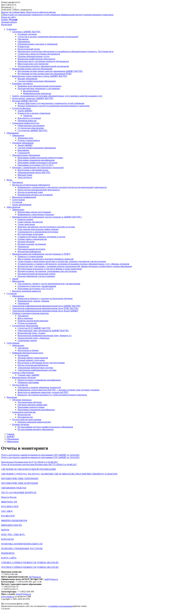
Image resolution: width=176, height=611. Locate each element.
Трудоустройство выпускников (26, 419)
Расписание (6, 24)
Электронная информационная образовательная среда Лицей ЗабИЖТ (45, 311)
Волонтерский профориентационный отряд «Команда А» (45, 335)
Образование (24, 41)
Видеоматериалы (31, 91)
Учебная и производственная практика (30, 313)
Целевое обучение (26, 241)
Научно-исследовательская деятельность (31, 185)
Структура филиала (21, 108)
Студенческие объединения (31, 128)
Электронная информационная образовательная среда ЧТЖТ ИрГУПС (45, 308)
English (4, 19)
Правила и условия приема (30, 256)
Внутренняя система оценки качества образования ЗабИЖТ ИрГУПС (50, 71)
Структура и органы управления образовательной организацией (48, 36)
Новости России (8, 497)
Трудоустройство (20, 385)
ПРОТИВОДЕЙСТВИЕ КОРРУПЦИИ (19, 483)
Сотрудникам (18, 199)
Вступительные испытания (30, 234)
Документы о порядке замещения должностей (39, 387)
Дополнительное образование (26, 155)
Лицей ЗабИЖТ (25, 111)
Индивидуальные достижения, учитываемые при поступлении (47, 271)
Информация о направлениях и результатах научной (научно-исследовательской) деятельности (62, 187)
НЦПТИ (5, 530)
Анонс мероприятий (21, 204)
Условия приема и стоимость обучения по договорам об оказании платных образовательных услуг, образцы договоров (73, 264)
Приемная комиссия (27, 120)
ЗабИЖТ (11, 436)
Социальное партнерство (24, 412)
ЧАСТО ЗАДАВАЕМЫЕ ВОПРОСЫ (18, 492)
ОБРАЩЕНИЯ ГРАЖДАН (13, 488)
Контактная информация (29, 251)
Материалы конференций (24, 197)
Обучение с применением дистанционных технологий (38, 167)
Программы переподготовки (31, 407)
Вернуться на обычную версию (41, 12)
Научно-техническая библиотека (33, 365)
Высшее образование (27, 78)
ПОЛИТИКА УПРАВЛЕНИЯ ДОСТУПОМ (21, 548)
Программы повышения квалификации (36, 160)
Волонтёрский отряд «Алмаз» (32, 333)
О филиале (12, 29)
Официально (18, 135)
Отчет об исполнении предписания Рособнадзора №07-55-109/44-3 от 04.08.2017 (39, 464)
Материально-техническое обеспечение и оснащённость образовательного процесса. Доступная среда (65, 51)
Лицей (15, 279)
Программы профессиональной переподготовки (40, 157)
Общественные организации (31, 125)
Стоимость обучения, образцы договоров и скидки (41, 237)
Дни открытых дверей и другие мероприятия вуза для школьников (49, 283)
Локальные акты (25, 138)
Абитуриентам (13, 207)
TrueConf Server (25, 177)
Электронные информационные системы (37, 370)
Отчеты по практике (27, 323)
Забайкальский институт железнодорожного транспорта (87, 14)
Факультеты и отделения (29, 118)
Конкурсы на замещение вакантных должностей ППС (43, 392)
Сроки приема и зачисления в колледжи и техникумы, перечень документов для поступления (62, 261)
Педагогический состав (29, 49)
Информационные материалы (37, 93)
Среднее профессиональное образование (37, 81)
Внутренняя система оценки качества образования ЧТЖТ (45, 73)
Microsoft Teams (25, 175)
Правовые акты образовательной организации (39, 86)
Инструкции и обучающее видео (33, 170)
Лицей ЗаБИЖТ (25, 145)
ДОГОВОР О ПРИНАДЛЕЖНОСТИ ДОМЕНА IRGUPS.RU (30, 567)
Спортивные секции (27, 340)
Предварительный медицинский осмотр (36, 274)
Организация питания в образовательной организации (43, 66)
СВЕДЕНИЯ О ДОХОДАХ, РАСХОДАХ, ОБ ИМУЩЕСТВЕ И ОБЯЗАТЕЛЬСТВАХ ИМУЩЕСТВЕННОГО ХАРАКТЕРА (59, 474)
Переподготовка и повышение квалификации (39, 380)
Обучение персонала (21, 400)
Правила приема (25, 219)
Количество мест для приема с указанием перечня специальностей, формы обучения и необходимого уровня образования (75, 266)
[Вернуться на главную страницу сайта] (31, 14)
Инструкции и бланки (28, 350)
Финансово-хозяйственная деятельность (36, 59)
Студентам (17, 202)
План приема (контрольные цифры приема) (38, 229)
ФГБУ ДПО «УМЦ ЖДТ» (13, 534)
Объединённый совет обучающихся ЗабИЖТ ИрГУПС (43, 330)
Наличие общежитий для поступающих (36, 276)
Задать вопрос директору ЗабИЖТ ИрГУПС (32, 98)
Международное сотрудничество (33, 64)
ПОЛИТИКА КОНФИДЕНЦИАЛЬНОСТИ (21, 544)
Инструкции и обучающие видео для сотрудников (41, 362)
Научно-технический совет (30, 192)
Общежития (23, 246)
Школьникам (18, 281)
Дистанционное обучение (30, 402)
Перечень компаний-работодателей (34, 422)
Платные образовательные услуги (34, 56)
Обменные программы (28, 382)
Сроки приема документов (30, 222)
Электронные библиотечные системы (35, 367)
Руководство (23, 46)
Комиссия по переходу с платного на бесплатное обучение (45, 298)
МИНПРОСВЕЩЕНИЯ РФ (14, 520)
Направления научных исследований (35, 195)
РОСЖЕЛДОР (8, 516)
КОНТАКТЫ (7, 539)
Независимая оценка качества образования (32, 69)
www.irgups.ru (7, 596)
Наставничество (25, 417)
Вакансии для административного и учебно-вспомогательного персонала (52, 395)
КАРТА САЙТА (8, 558)
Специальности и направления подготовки (38, 232)
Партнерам (12, 397)
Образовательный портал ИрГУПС (34, 172)
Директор (27, 115)
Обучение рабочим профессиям (32, 404)
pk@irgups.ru (35, 577)
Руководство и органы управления (34, 113)
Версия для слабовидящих (13, 12)
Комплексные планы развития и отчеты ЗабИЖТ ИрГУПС (39, 76)
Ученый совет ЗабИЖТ (28, 375)
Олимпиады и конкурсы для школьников (37, 286)
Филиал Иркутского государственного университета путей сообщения (51, 103)
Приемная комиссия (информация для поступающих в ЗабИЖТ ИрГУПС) (47, 217)
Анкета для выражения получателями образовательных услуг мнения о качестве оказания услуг (57, 96)
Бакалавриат (23, 150)
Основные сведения (27, 34)
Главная (10, 434)
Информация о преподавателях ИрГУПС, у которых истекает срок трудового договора (58, 390)
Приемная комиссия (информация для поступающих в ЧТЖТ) (41, 254)
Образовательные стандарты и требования (37, 44)
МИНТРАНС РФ (9, 502)
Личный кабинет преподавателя (33, 358)
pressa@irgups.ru (23, 594)
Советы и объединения (23, 372)
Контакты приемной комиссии (26, 291)
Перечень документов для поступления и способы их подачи (46, 227)
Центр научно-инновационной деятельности (39, 190)
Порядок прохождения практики (33, 320)
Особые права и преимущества (32, 239)
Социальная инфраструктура (25, 123)
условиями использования (60, 606)
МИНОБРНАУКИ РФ (11, 525)
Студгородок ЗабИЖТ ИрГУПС (33, 130)
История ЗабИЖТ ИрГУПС (25, 101)
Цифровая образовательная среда (27, 353)
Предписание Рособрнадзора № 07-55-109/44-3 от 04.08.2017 (29, 462)
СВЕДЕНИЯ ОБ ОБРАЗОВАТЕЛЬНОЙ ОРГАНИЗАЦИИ (28, 469)
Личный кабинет (9, 22)
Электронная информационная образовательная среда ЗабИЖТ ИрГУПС (46, 306)
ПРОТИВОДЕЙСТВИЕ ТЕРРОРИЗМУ (19, 478)
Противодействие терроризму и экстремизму (39, 88)
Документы (23, 39)
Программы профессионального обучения (37, 162)
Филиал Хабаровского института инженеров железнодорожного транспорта (54, 106)
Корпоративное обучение (24, 377)
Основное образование (23, 143)
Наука (9, 180)
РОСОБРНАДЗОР (9, 506)
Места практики (25, 318)
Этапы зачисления (26, 224)
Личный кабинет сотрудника (31, 360)
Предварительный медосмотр (31, 249)
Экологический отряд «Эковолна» (34, 338)
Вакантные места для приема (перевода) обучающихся (43, 61)
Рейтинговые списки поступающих (34, 212)
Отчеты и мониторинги (29, 140)
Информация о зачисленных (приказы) (36, 214)
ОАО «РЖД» (7, 511)
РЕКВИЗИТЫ (7, 553)
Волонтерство (24, 414)
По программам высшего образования (35, 429)
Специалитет (24, 153)
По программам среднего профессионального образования (45, 427)
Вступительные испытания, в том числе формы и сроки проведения (50, 269)
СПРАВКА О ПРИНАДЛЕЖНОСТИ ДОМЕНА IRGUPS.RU (30, 562)
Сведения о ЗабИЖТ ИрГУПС (26, 31)
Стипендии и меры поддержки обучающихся (39, 54)
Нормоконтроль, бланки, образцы (33, 301)
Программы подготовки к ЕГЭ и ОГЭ (35, 165)
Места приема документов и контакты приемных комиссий (46, 259)
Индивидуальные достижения (32, 244)
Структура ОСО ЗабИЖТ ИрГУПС (34, 328)
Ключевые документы (22, 83)
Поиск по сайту (8, 17)
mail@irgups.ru (51, 579)
